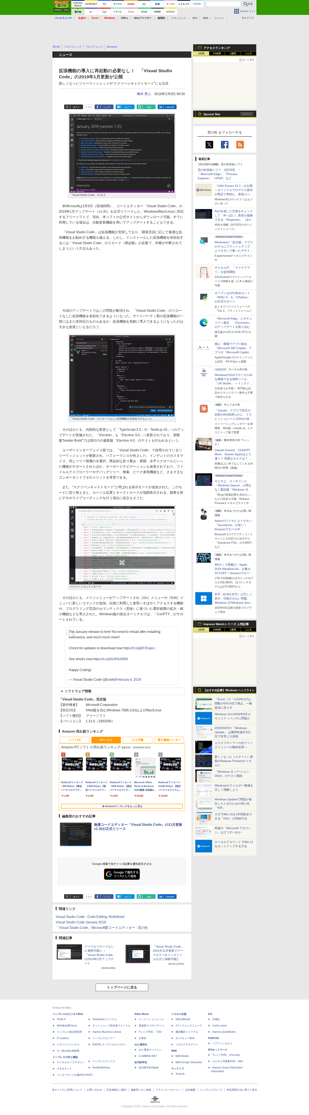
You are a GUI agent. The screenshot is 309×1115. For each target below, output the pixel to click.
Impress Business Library (106, 1031)
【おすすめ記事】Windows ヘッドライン (229, 690)
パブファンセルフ (222, 1043)
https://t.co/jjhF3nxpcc (139, 648)
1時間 (201, 53)
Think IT (61, 1019)
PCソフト (106, 740)
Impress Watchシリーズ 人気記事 (226, 624)
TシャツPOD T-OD (150, 1031)
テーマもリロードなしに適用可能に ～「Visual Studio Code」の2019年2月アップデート (100, 955)
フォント (219, 18)
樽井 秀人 (144, 94)
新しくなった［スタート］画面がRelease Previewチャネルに (234, 761)
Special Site (211, 114)
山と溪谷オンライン (150, 1049)
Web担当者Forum (67, 1025)
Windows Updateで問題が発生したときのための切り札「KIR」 (233, 803)
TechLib (180, 1073)
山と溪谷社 (141, 1044)
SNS (194, 18)
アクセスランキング (216, 48)
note (149, 107)
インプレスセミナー (103, 1038)
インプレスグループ (211, 1089)
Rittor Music (142, 1014)
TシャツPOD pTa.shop (226, 1054)
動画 (205, 18)
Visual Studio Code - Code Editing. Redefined (90, 917)
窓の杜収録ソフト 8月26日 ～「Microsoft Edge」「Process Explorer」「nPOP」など (219, 174)
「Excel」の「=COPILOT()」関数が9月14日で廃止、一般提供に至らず (234, 703)
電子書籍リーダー (169, 740)
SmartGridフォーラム (104, 1019)
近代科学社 (141, 1062)
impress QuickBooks (224, 1031)
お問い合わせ (94, 1089)
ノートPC (74, 740)
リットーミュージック (151, 1019)
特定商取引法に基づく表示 (242, 1089)
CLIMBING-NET (148, 1056)
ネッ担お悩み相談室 (68, 1050)
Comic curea (219, 1025)
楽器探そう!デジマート (152, 1025)
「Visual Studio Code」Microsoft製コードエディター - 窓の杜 (102, 927)
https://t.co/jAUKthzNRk (110, 659)
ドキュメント (178, 18)
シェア (106, 107)
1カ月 (248, 53)
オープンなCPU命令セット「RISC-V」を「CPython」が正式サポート (233, 297)
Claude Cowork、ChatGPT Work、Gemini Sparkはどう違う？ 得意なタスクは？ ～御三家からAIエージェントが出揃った (234, 458)
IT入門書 (138, 740)
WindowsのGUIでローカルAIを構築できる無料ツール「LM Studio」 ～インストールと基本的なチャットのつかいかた (234, 383)
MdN (174, 1050)
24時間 (217, 53)
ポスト (76, 107)
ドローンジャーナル (68, 1044)
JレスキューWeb (185, 1038)
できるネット (64, 1068)
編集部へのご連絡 (141, 1089)
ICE (210, 1014)
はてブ (127, 107)
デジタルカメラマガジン (71, 1062)
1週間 (233, 53)
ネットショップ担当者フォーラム (111, 1025)
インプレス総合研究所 (69, 1031)
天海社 (216, 1019)
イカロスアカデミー (187, 1044)
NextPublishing (101, 1067)
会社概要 (190, 1089)
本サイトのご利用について (67, 1089)
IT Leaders (63, 1038)
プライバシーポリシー (168, 1089)
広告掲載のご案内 (116, 1089)
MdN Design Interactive (189, 1062)
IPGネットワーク (217, 1049)
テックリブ (177, 1068)
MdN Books (182, 1056)
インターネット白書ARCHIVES (74, 1074)
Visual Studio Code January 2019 (81, 922)
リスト (88, 107)
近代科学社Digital (149, 1067)
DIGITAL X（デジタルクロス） (109, 1044)
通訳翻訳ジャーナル (187, 1031)
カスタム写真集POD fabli (227, 1061)
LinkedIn (170, 107)
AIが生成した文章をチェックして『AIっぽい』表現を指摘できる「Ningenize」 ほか (234, 215)
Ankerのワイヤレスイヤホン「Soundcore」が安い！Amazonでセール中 (233, 525)
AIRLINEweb (183, 1019)
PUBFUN (213, 1038)
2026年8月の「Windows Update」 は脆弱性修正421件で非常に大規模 (233, 732)
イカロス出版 (178, 1014)
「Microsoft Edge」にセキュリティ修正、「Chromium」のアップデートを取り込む (233, 322)
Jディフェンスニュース (189, 1025)
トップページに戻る (122, 987)
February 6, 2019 (128, 679)
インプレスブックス (103, 1061)
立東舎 (142, 1038)
